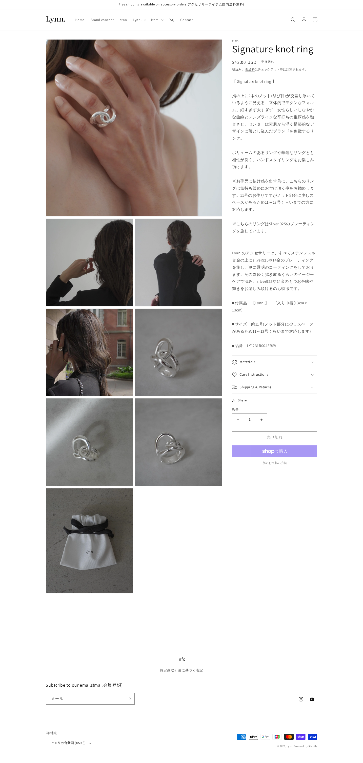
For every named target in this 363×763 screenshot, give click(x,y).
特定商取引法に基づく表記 (181, 670)
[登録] (128, 699)
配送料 (250, 69)
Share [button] (242, 400)
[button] (139, 20)
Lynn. (290, 746)
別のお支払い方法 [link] (274, 463)
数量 (235, 410)
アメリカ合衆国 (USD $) (68, 743)
